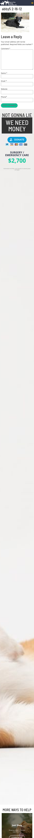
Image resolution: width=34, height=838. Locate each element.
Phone (3, 97)
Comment (5, 48)
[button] (32, 2)
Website (4, 89)
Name (4, 73)
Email (4, 81)
